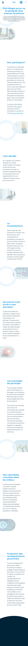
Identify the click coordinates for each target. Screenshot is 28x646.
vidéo (18, 106)
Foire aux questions (17, 113)
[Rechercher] (25, 2)
